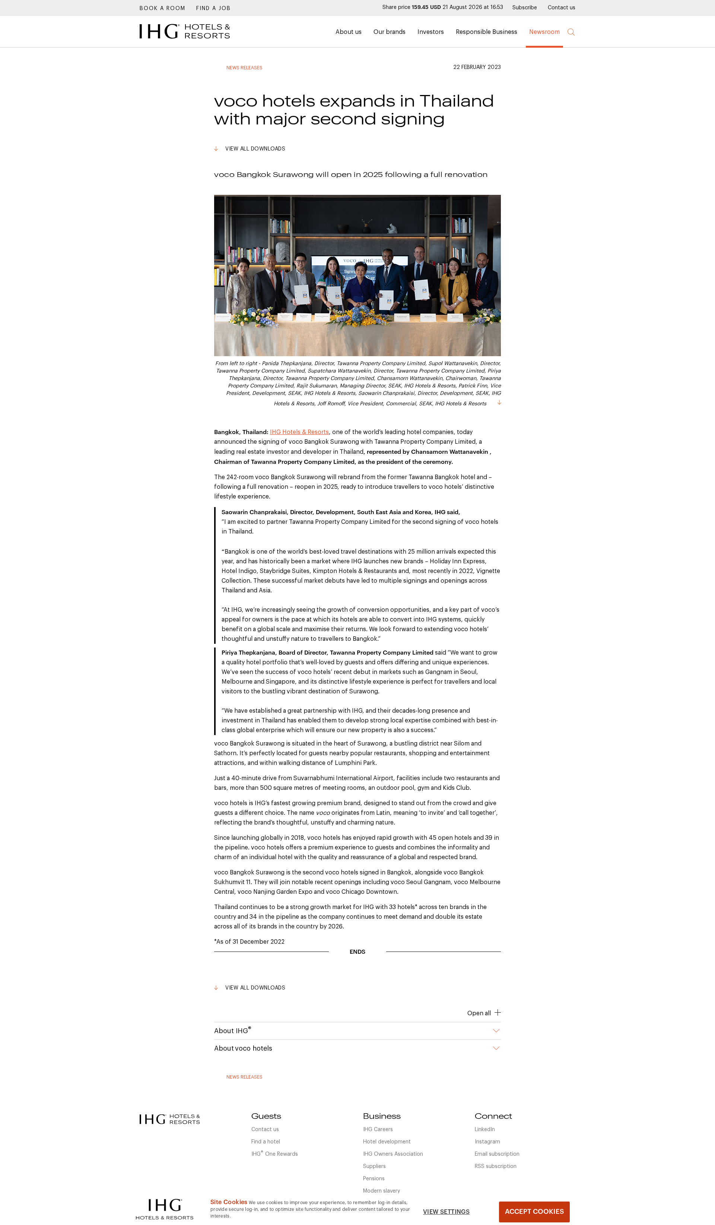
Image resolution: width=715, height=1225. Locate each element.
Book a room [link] (162, 8)
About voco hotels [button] (243, 1048)
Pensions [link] (374, 1178)
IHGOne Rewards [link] (274, 1153)
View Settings (446, 1212)
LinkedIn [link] (485, 1129)
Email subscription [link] (497, 1154)
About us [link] (349, 32)
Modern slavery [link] (381, 1191)
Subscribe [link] (524, 7)
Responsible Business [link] (486, 32)
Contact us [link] (561, 7)
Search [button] (571, 32)
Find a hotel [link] (265, 1142)
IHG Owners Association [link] (393, 1154)
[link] (195, 41)
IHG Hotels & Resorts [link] (299, 432)
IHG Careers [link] (378, 1129)
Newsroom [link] (544, 32)
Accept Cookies (534, 1211)
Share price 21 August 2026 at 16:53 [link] (442, 7)
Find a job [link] (213, 8)
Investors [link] (430, 32)
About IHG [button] (232, 1030)
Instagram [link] (487, 1142)
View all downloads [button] (255, 149)
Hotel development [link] (387, 1142)
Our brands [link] (390, 32)
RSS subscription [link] (496, 1166)
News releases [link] (244, 68)
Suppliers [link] (374, 1166)
